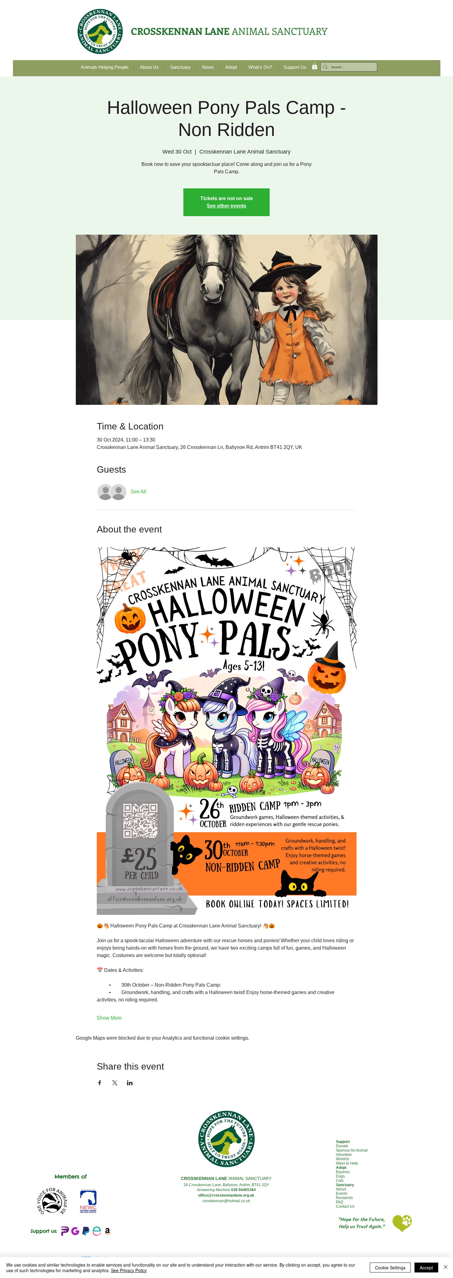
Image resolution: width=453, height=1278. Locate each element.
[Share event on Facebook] (100, 1082)
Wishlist (342, 1159)
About (341, 1189)
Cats (340, 1180)
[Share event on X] (115, 1082)
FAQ (339, 1202)
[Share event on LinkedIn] (130, 1082)
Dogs (340, 1176)
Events (341, 1193)
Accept (426, 1267)
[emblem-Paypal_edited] (86, 1231)
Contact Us (345, 1206)
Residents (344, 1198)
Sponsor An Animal (352, 1150)
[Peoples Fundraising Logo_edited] (64, 1231)
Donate (342, 1146)
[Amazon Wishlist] (107, 1231)
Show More (109, 1018)
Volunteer (344, 1155)
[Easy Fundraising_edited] (96, 1231)
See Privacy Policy (129, 1270)
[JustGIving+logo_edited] (75, 1231)
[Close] (445, 1267)
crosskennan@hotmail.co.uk (226, 1201)
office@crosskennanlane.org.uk (226, 1195)
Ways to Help (347, 1163)
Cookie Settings (390, 1267)
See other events (226, 205)
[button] (314, 66)
